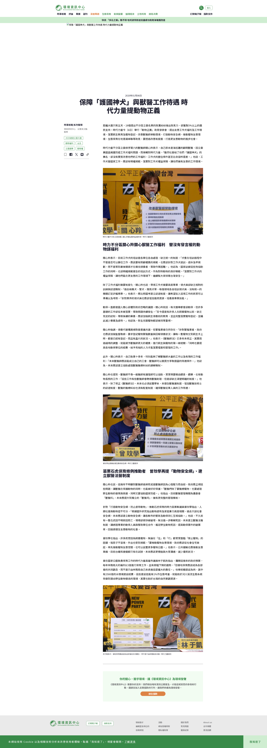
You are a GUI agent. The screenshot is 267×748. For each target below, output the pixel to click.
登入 (209, 7)
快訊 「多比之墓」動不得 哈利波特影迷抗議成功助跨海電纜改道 (133, 20)
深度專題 (94, 14)
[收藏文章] (65, 154)
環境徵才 (140, 722)
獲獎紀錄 (185, 730)
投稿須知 (140, 730)
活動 (160, 722)
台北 (79, 143)
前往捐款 (153, 693)
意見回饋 (207, 730)
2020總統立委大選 (73, 137)
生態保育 (106, 14)
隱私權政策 (163, 730)
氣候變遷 (118, 14)
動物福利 (69, 143)
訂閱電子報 (195, 14)
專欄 (78, 14)
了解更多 (130, 741)
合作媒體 (207, 726)
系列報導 (78, 124)
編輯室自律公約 (142, 726)
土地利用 (141, 14)
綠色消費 (153, 14)
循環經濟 (129, 14)
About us (207, 722)
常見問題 (185, 726)
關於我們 (185, 722)
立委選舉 (69, 148)
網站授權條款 (164, 726)
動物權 (80, 148)
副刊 (85, 14)
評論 (71, 14)
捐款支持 (208, 14)
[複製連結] (87, 154)
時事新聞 (61, 14)
